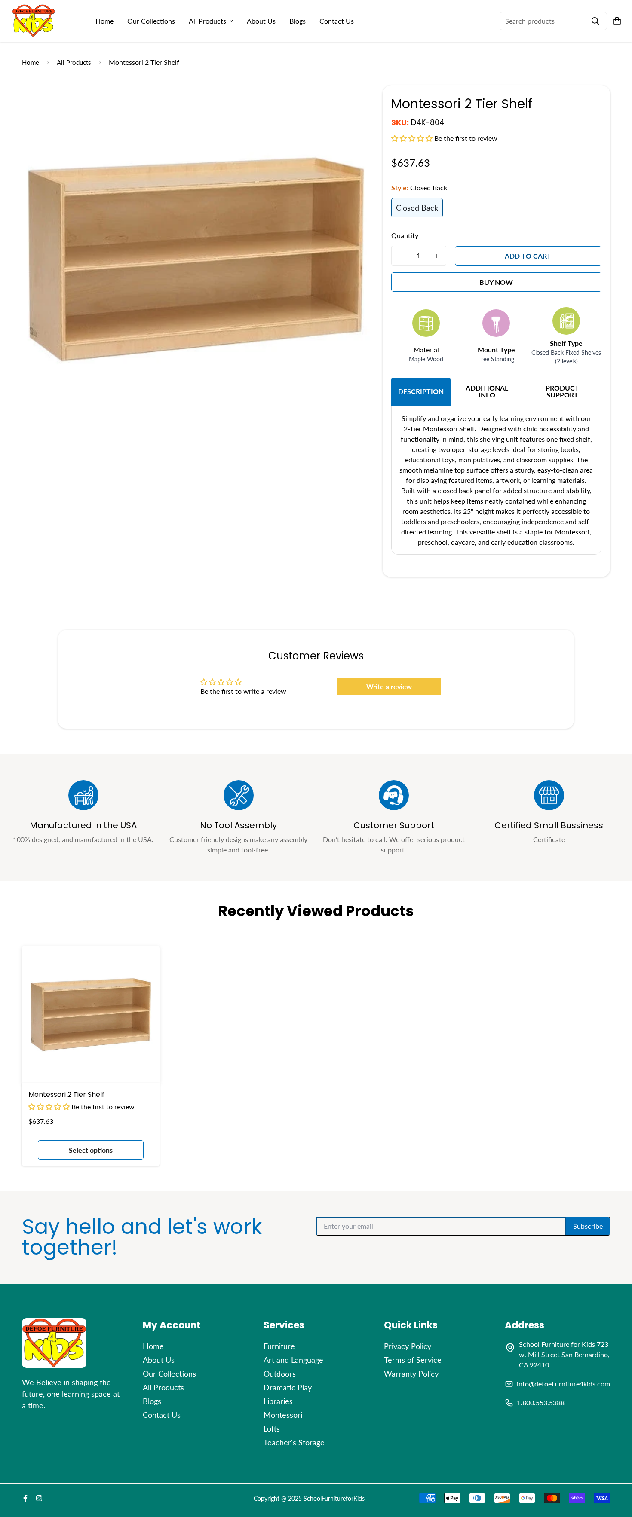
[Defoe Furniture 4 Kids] (33, 21)
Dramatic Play (288, 1387)
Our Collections (151, 21)
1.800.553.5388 (541, 1402)
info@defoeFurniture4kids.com (563, 1384)
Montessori (283, 1414)
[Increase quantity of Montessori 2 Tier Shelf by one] (436, 256)
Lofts (272, 1428)
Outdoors (280, 1373)
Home (104, 21)
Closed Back (417, 207)
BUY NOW (496, 282)
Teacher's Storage (294, 1442)
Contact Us (336, 21)
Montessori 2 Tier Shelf (66, 1094)
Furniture (279, 1346)
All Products (207, 21)
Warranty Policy (411, 1373)
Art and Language (293, 1359)
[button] (412, 138)
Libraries (278, 1401)
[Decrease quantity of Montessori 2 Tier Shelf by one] (401, 256)
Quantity (404, 235)
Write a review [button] (389, 686)
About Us (261, 21)
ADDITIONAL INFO (487, 391)
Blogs (297, 21)
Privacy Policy (407, 1346)
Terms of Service (413, 1359)
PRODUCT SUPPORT (562, 391)
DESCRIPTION (421, 391)
